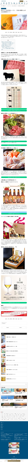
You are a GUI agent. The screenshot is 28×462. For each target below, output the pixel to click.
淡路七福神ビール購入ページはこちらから (14, 213)
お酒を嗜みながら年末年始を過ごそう (6, 46)
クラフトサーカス (16, 419)
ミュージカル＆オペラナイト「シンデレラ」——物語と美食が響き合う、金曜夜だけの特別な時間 (20, 434)
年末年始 (3, 323)
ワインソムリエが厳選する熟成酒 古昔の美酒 (8, 48)
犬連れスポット (9, 4)
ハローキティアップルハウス (4, 418)
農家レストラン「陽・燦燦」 (6, 419)
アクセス (22, 4)
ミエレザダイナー (12, 413)
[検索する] (25, 1)
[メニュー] (27, 1)
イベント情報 (19, 4)
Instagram (24, 4)
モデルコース (12, 4)
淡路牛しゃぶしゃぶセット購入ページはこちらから (14, 145)
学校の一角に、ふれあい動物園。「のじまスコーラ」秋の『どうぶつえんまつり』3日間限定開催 (7, 434)
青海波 (2, 419)
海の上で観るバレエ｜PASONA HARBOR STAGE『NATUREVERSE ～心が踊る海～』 (6, 439)
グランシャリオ (15, 418)
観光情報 (6, 4)
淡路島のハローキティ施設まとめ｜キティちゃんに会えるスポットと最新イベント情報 (20, 437)
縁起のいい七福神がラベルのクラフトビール (7, 47)
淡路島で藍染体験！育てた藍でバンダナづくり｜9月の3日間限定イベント (20, 436)
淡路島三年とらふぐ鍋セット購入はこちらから (14, 177)
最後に (2, 49)
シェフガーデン (11, 419)
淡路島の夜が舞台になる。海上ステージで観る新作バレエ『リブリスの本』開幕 (7, 436)
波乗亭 (19, 418)
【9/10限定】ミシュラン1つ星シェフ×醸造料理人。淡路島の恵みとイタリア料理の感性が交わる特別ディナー (20, 439)
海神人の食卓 (24, 419)
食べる (2, 413)
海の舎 (25, 418)
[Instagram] (13, 456)
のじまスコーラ (22, 418)
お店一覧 (4, 4)
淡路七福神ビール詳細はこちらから (14, 212)
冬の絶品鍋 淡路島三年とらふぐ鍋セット (6, 45)
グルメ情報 (14, 4)
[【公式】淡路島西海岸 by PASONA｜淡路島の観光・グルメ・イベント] (14, 1)
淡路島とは (1, 4)
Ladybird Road (23, 413)
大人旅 (4, 413)
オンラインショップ (4, 8)
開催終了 (15, 413)
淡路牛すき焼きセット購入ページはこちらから (14, 141)
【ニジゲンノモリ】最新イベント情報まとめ (5, 437)
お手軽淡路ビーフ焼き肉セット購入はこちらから (14, 110)
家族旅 (7, 413)
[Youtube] (14, 456)
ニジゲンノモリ (20, 419)
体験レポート (17, 4)
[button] (1, 288)
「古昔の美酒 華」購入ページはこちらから (14, 302)
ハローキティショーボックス (10, 418)
